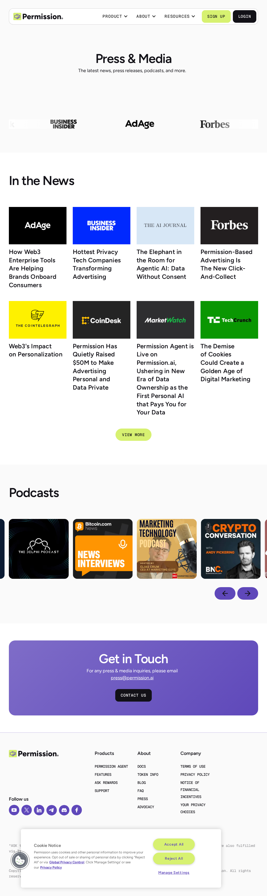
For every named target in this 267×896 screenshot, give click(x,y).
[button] (115, 16)
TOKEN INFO (147, 774)
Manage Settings (174, 872)
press (142, 798)
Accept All (174, 844)
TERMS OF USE (192, 766)
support (102, 790)
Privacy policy (195, 774)
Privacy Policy (51, 867)
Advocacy (145, 807)
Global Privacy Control (66, 862)
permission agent (111, 766)
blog (141, 782)
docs (141, 766)
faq (140, 790)
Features (103, 774)
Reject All (174, 858)
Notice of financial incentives (190, 789)
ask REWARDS (106, 782)
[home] (38, 16)
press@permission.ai (132, 678)
